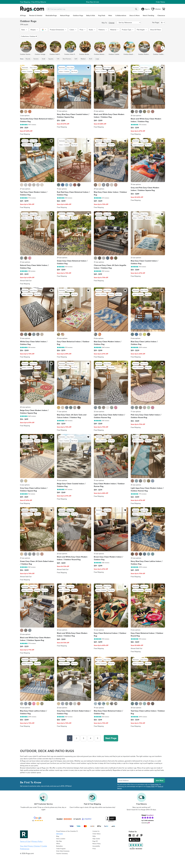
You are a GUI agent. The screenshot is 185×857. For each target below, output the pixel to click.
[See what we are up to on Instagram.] (133, 835)
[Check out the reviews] (136, 846)
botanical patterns (101, 761)
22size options (62, 554)
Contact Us (95, 831)
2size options (24, 116)
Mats (110, 15)
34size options (136, 708)
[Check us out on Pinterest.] (141, 835)
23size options (136, 258)
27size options (25, 189)
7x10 (58, 59)
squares (50, 59)
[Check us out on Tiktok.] (137, 835)
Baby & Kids (90, 15)
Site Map (59, 841)
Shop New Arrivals (92, 2)
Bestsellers (59, 846)
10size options (62, 111)
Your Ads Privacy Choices (30, 846)
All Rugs (23, 15)
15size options (25, 338)
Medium (83, 59)
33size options (136, 558)
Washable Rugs (51, 15)
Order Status (160, 2)
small (43, 59)
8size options (98, 338)
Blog (57, 836)
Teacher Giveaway (62, 853)
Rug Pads (101, 15)
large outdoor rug (136, 763)
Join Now (159, 780)
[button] (24, 30)
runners (36, 59)
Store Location (60, 839)
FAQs (94, 836)
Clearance (161, 15)
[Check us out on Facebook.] (130, 835)
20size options (136, 116)
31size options (99, 262)
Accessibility (96, 846)
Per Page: (155, 22)
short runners (67, 59)
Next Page (110, 738)
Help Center (96, 839)
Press (94, 848)
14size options (99, 630)
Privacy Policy (154, 784)
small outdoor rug (83, 763)
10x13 (90, 59)
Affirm (58, 843)
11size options (62, 189)
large (97, 59)
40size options (25, 407)
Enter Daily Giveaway (62, 851)
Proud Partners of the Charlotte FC (67, 831)
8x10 (76, 59)
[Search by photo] (48, 9)
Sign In (147, 9)
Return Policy (96, 843)
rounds (28, 59)
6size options (25, 485)
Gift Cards (59, 834)
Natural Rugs (65, 15)
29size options (99, 189)
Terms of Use (25, 841)
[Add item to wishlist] (51, 67)
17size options (62, 412)
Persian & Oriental (35, 15)
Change (111, 23)
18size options (62, 480)
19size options (136, 184)
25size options (136, 485)
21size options (99, 111)
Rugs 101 (95, 841)
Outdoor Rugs (78, 15)
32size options (99, 412)
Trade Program (61, 848)
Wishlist (158, 9)
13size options (99, 554)
